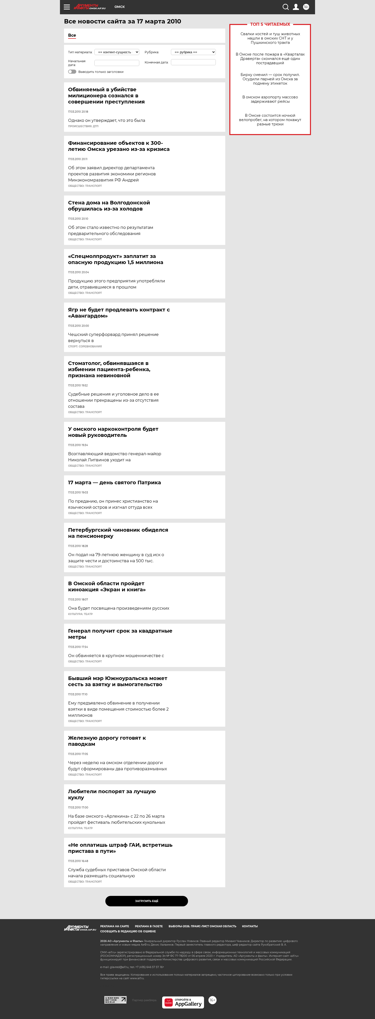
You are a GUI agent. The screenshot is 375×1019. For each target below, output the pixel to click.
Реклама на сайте (114, 926)
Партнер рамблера (144, 1000)
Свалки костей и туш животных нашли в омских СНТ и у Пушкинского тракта (270, 38)
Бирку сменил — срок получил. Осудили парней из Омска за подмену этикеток (270, 79)
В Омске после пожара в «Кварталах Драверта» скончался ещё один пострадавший (270, 58)
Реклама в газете (149, 926)
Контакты (250, 926)
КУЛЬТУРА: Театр (80, 614)
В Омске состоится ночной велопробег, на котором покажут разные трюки (270, 119)
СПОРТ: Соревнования (85, 346)
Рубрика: (152, 52)
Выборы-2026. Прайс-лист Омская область (202, 926)
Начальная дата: (76, 63)
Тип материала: (80, 52)
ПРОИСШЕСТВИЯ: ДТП (83, 126)
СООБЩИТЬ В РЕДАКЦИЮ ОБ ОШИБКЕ (128, 931)
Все (72, 35)
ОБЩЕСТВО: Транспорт (85, 186)
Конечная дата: (157, 62)
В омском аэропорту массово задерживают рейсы (270, 99)
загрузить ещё (146, 901)
